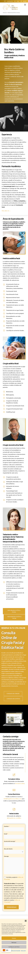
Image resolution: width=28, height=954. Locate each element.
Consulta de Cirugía (13, 693)
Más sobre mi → (6, 210)
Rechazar (14, 942)
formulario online (20, 783)
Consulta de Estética (13, 698)
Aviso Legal (23, 950)
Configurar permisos (14, 946)
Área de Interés (8, 849)
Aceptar (14, 938)
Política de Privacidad (15, 950)
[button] (25, 921)
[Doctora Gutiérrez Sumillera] (10, 10)
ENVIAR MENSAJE (11, 907)
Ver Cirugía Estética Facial (14, 611)
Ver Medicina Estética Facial (14, 617)
